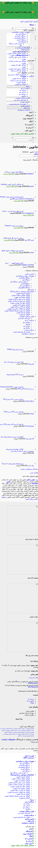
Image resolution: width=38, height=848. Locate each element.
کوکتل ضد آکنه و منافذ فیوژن (20, 307)
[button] (32, 25)
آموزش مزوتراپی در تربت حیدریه (21, 730)
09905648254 (33, 683)
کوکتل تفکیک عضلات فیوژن (16, 53)
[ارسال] (33, 142)
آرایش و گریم (25, 106)
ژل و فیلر (27, 108)
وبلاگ (32, 703)
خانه (30, 112)
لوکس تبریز (34, 472)
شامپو (24, 96)
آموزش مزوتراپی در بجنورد (28, 728)
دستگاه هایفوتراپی (20, 38)
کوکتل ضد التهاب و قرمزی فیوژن (18, 309)
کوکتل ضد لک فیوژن (19, 78)
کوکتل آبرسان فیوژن (19, 51)
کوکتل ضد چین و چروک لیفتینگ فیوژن (17, 310)
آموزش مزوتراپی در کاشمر (24, 735)
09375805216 (33, 687)
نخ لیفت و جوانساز (24, 110)
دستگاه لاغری (21, 40)
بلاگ (30, 121)
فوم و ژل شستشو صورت (17, 104)
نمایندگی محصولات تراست (29, 469)
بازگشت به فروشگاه (27, 76)
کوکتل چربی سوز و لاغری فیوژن (19, 299)
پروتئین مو (22, 94)
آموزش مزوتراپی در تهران (8, 730)
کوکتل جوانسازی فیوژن (18, 55)
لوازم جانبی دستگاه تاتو (18, 282)
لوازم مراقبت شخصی (22, 98)
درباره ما (29, 127)
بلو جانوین (29, 499)
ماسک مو (23, 90)
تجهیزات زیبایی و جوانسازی (21, 32)
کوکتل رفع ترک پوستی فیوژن (20, 303)
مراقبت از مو (25, 88)
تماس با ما (28, 124)
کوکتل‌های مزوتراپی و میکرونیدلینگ (22, 775)
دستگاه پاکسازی (20, 36)
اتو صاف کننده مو (20, 100)
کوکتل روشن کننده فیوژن (17, 69)
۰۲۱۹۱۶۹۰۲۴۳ (33, 678)
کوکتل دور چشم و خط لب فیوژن (19, 301)
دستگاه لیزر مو (21, 34)
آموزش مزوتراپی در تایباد (15, 728)
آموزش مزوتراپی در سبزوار (27, 732)
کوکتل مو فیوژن (20, 84)
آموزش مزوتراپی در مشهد (18, 734)
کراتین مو (22, 92)
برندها (28, 86)
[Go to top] (37, 752)
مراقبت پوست (25, 102)
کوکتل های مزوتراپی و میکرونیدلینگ (22, 291)
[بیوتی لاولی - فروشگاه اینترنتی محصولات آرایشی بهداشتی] (29, 21)
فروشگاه (29, 115)
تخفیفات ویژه (27, 118)
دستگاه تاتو (22, 42)
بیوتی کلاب (28, 130)
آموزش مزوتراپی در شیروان (14, 732)
